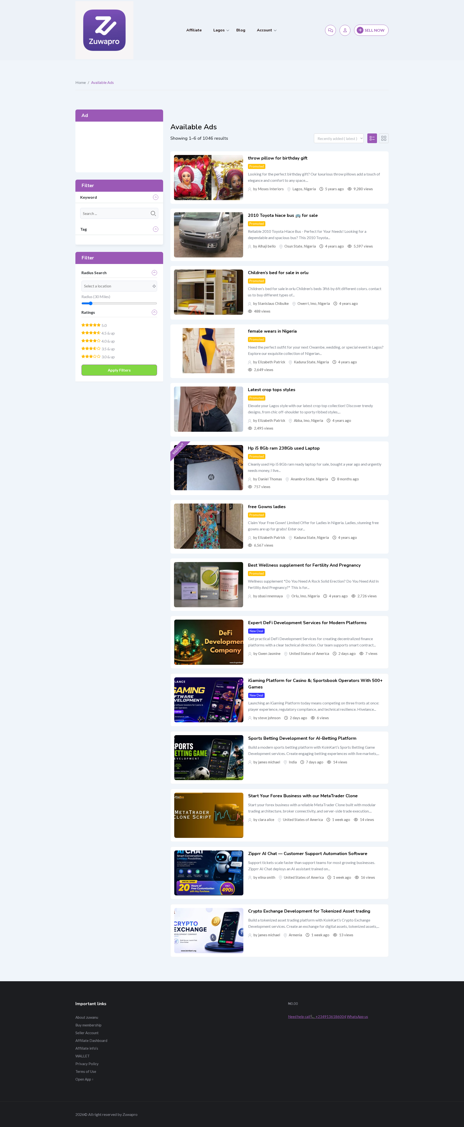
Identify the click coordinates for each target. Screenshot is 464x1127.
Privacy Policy (87, 1063)
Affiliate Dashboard (91, 1040)
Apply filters (119, 370)
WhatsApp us (357, 1016)
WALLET (82, 1056)
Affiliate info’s (86, 1048)
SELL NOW (374, 30)
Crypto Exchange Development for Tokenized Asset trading (309, 911)
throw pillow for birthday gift (277, 158)
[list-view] (372, 138)
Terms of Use (85, 1071)
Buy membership (88, 1025)
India (293, 762)
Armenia (295, 935)
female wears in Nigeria (272, 331)
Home (80, 82)
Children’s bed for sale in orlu (278, 273)
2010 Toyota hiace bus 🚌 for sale (283, 215)
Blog (240, 30)
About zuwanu (86, 1017)
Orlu (295, 596)
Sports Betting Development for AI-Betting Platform (302, 738)
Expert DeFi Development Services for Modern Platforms (307, 623)
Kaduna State (304, 362)
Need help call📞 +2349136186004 (317, 1016)
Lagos (219, 30)
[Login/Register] (345, 30)
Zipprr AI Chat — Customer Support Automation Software (307, 853)
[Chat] (330, 30)
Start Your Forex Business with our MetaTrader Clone (303, 796)
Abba (298, 420)
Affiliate (194, 30)
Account (264, 30)
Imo (313, 303)
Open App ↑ (84, 1079)
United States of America (309, 653)
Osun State (293, 246)
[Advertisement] (119, 147)
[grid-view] (384, 138)
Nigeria (310, 189)
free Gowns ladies (267, 507)
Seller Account (87, 1033)
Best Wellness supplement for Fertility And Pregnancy (304, 565)
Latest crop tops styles (271, 390)
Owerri (303, 303)
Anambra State (302, 479)
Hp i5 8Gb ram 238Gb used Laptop (284, 448)
